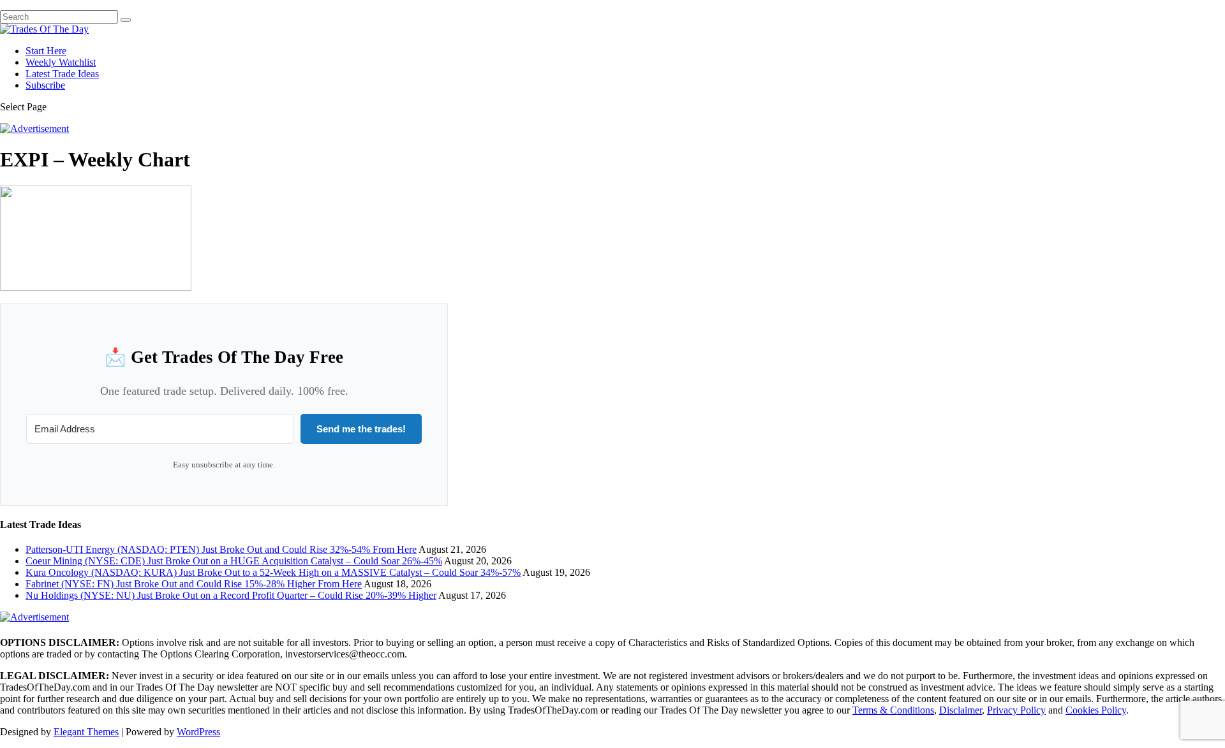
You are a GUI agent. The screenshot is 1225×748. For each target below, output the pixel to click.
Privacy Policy (1016, 710)
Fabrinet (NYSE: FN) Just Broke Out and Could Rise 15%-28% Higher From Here (194, 583)
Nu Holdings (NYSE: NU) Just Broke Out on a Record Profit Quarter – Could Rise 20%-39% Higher (231, 595)
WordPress (198, 731)
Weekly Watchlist (61, 62)
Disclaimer (960, 710)
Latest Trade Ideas (62, 73)
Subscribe (45, 85)
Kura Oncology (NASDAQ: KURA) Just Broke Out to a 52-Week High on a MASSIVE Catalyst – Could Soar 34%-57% (273, 572)
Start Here (46, 50)
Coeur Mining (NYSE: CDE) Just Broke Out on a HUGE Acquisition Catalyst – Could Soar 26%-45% (234, 560)
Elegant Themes (86, 731)
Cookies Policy (1095, 710)
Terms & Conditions (893, 710)
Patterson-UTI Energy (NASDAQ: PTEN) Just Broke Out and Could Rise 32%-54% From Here (221, 549)
